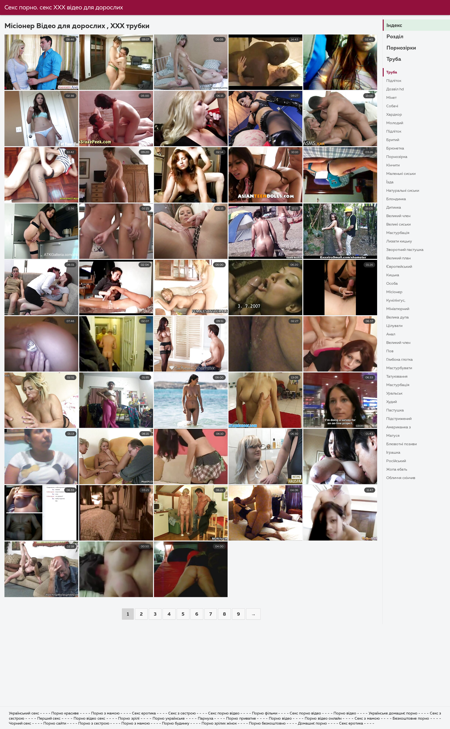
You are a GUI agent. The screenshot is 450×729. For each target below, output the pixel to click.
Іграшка (393, 453)
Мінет (391, 98)
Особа (392, 284)
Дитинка (393, 208)
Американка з (398, 427)
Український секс (24, 713)
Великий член (398, 216)
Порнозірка (396, 157)
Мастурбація (397, 233)
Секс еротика (144, 713)
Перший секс (49, 719)
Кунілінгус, (395, 301)
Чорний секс (20, 723)
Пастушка (395, 410)
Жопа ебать (396, 470)
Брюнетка (395, 148)
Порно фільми (265, 713)
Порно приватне (241, 719)
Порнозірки (401, 48)
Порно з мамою (105, 713)
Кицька (392, 275)
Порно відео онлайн (324, 719)
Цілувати (394, 326)
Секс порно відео (224, 713)
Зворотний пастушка (405, 250)
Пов (390, 351)
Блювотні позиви (401, 444)
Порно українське (169, 719)
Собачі (392, 106)
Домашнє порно (312, 723)
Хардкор (394, 115)
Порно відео (345, 713)
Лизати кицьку (399, 241)
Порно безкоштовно (268, 723)
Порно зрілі (128, 719)
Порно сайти (54, 723)
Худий (391, 402)
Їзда (390, 182)
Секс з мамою (367, 719)
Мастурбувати (399, 368)
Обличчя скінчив (400, 478)
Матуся (393, 436)
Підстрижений (399, 419)
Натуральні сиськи (402, 191)
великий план (398, 258)
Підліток (393, 81)
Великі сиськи (398, 224)
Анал (390, 334)
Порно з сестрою (93, 723)
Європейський (399, 267)
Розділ (394, 36)
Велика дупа (397, 317)
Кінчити (393, 165)
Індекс (394, 25)
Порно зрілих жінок (219, 723)
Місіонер (394, 292)
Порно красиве (65, 713)
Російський (396, 461)
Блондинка (396, 199)
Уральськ (394, 393)
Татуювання (397, 377)
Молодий (394, 123)
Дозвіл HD (395, 89)
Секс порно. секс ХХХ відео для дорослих (63, 8)
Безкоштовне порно (411, 719)
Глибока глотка (399, 360)
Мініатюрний (397, 309)
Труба (393, 59)
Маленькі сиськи (401, 174)
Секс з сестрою (182, 713)
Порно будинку (175, 723)
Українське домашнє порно (393, 713)
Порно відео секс (90, 719)
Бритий (392, 140)
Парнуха (205, 719)
